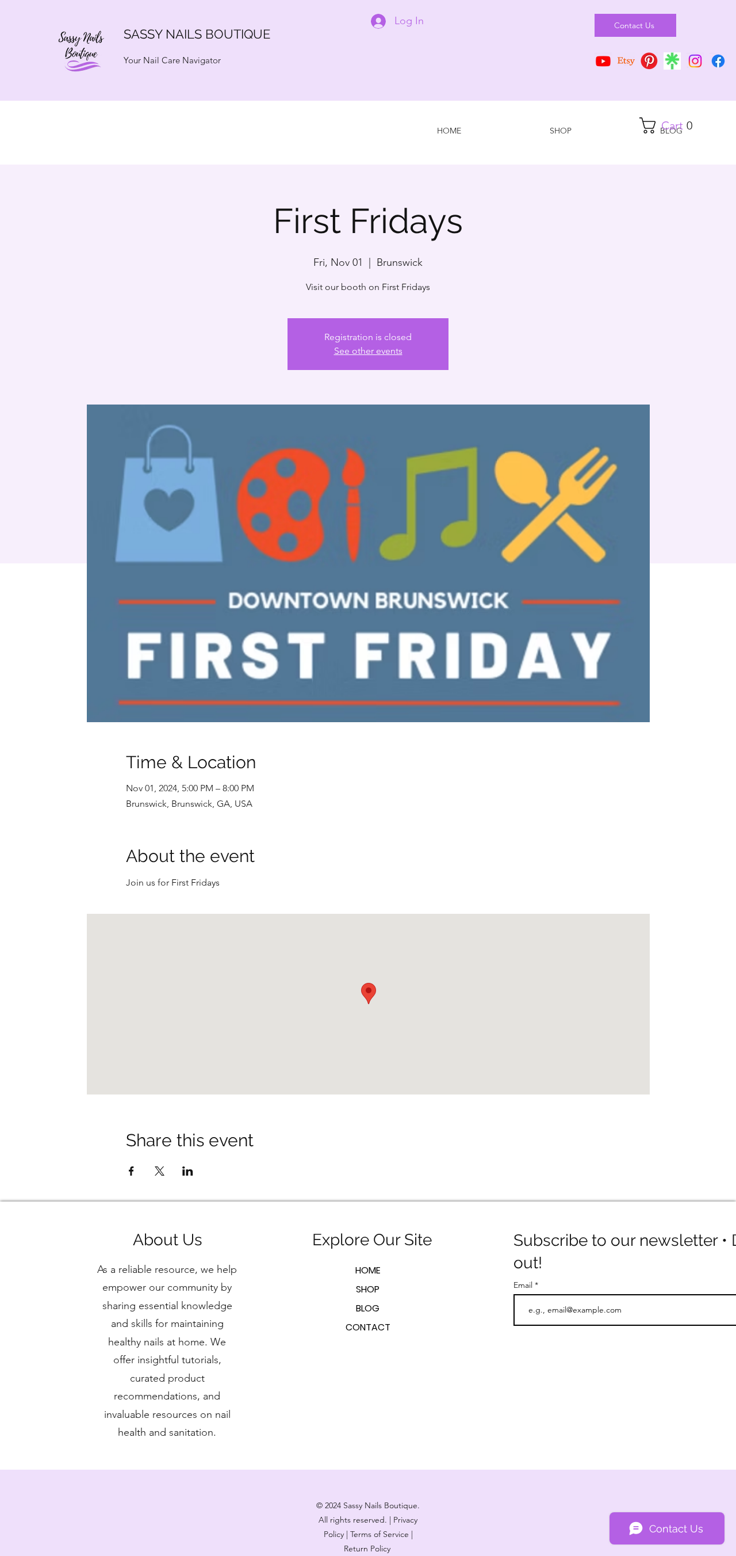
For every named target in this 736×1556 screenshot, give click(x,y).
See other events (368, 350)
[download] (672, 61)
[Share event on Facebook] (131, 1171)
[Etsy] (626, 61)
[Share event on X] (159, 1171)
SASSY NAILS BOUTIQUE (197, 33)
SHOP (367, 1289)
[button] (670, 125)
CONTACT (368, 1327)
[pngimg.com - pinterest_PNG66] (649, 61)
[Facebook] (718, 61)
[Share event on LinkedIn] (187, 1171)
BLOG (367, 1308)
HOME (368, 1270)
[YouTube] (603, 61)
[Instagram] (695, 61)
